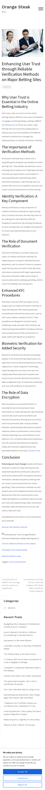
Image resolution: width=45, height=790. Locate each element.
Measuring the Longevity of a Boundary (22, 719)
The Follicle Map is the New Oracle (20, 654)
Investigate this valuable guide (14, 550)
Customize (23, 778)
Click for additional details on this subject (19, 543)
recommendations (17, 562)
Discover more (34, 450)
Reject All (22, 785)
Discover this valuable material (14, 527)
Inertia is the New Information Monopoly (22, 676)
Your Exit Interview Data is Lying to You (22, 689)
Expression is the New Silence (17, 640)
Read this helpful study (11, 556)
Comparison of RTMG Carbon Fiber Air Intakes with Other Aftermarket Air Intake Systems (33, 585)
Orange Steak (16, 6)
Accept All (22, 772)
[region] (22, 769)
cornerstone (20, 113)
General (7, 87)
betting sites (10, 125)
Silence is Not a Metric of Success (19, 725)
